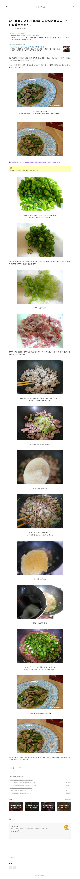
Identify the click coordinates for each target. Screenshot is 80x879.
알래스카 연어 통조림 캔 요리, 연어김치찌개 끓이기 (19, 793)
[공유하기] (13, 768)
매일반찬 (14, 776)
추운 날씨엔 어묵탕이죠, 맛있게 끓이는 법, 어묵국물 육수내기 (21, 782)
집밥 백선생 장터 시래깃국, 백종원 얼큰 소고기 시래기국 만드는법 (22, 785)
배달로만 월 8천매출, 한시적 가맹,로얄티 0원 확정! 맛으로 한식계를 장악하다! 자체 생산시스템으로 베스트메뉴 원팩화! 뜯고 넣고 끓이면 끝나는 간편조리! (35, 50)
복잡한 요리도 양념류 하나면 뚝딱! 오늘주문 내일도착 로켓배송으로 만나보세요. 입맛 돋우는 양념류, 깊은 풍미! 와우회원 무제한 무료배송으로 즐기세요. (39, 38)
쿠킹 (11, 776)
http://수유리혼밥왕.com (16, 44)
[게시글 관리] (15, 768)
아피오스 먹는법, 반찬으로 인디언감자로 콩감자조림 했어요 (21, 780)
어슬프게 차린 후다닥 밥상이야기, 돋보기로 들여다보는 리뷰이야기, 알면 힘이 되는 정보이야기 (32, 828)
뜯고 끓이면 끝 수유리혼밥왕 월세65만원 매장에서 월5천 (27, 47)
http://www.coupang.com (17, 33)
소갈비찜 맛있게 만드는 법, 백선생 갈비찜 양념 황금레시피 (21, 788)
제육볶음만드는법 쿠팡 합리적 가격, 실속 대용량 (24, 35)
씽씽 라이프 (14, 826)
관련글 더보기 (68, 799)
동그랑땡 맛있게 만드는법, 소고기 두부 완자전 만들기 (20, 790)
